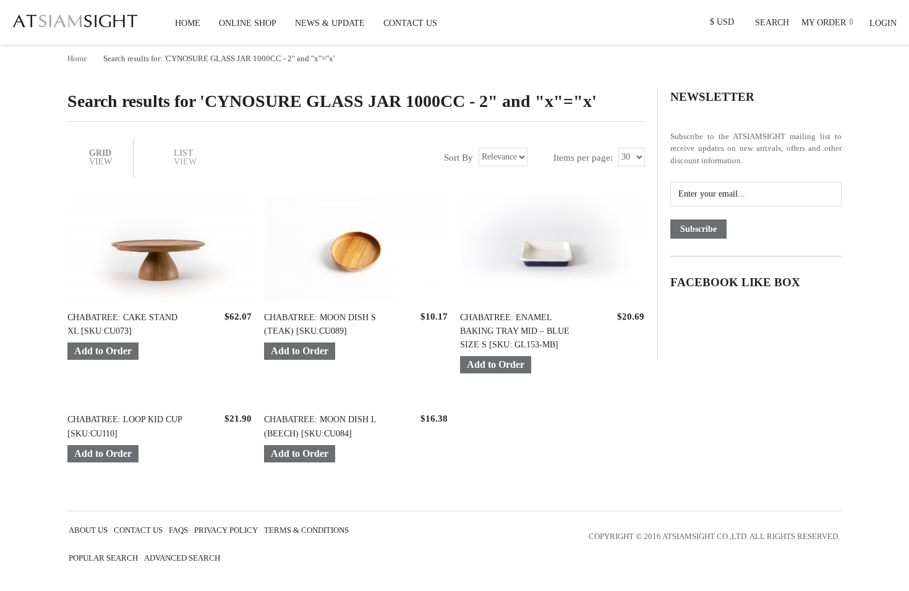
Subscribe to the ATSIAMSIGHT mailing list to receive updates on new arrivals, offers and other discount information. (756, 148)
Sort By (458, 157)
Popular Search (103, 558)
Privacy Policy (226, 530)
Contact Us (138, 530)
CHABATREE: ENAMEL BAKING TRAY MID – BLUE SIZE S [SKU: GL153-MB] (515, 331)
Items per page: (583, 157)
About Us (88, 530)
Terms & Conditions (306, 530)
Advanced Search (182, 558)
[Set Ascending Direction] (537, 157)
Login (883, 23)
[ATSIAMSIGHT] (75, 18)
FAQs (178, 530)
